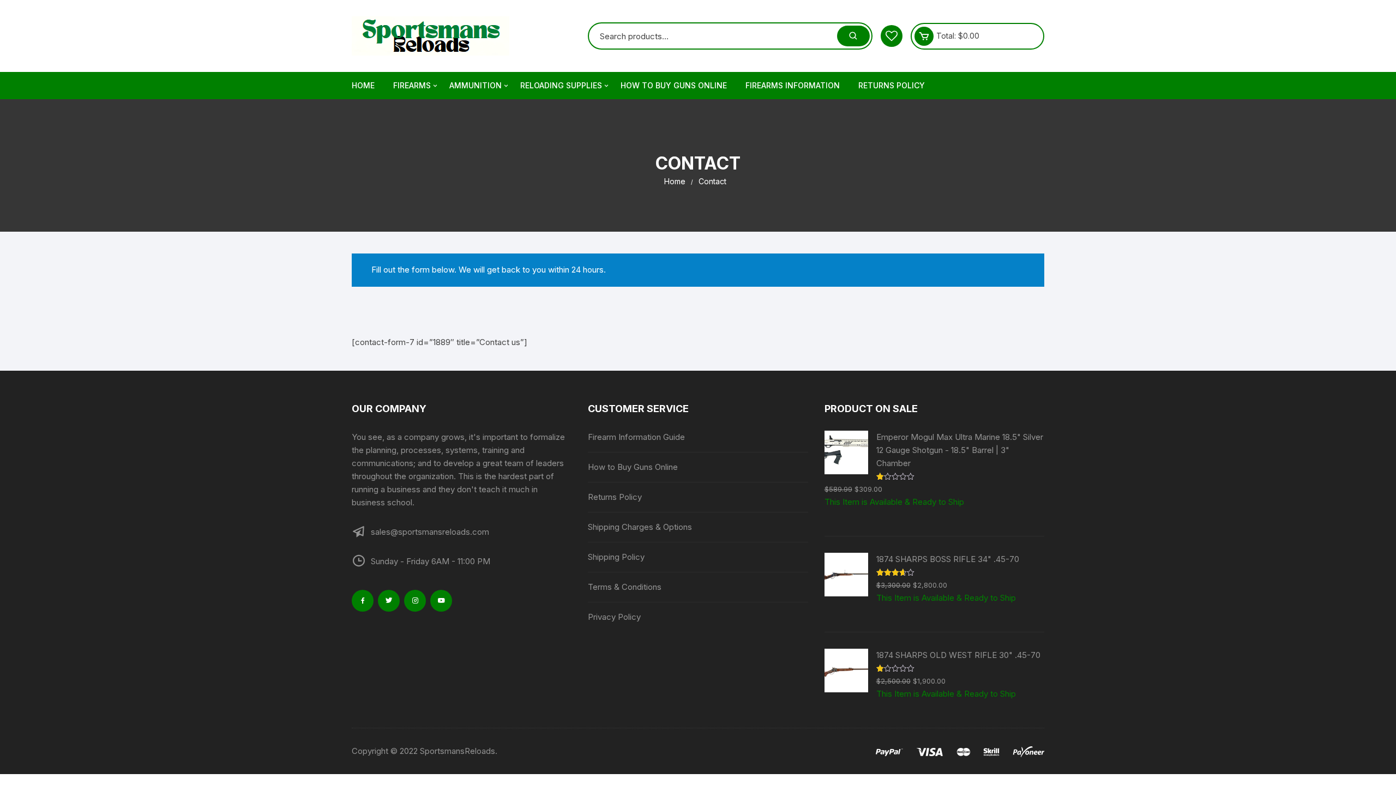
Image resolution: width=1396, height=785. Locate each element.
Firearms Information (792, 85)
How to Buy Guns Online (674, 85)
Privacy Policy (614, 617)
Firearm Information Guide (636, 437)
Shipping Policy (616, 557)
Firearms (412, 85)
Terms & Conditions (624, 587)
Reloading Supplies (561, 85)
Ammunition (475, 85)
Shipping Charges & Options (640, 527)
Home (363, 85)
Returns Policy (891, 85)
